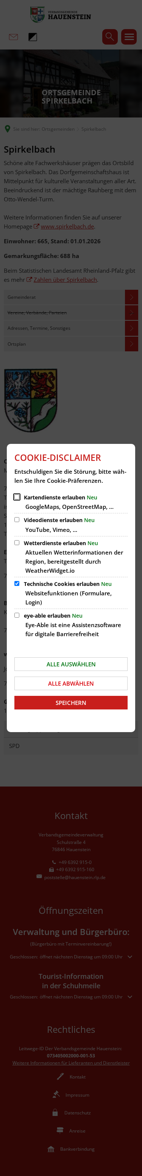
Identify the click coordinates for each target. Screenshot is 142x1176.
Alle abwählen (71, 683)
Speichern (71, 702)
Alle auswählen (71, 664)
